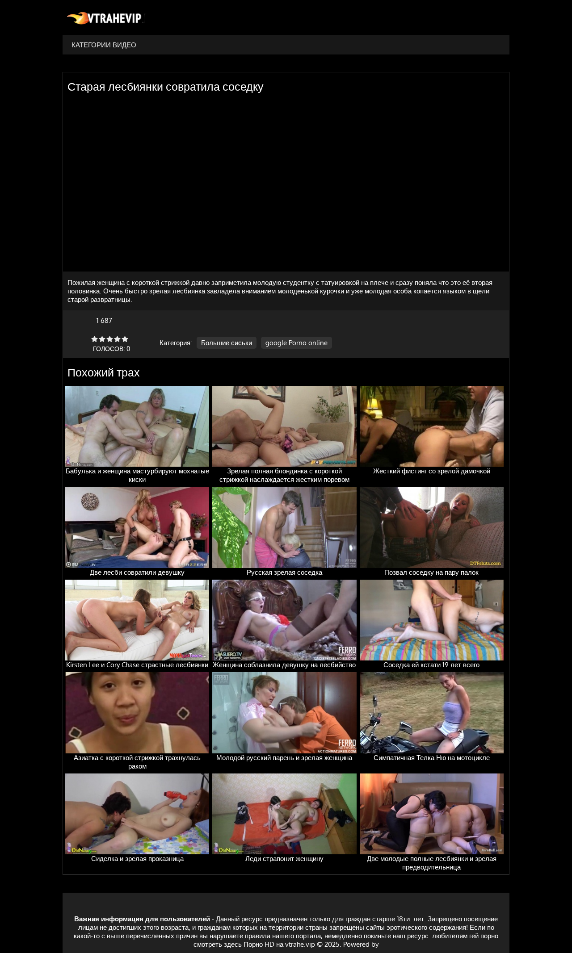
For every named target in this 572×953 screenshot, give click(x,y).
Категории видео (104, 45)
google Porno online (296, 343)
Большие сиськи (226, 343)
